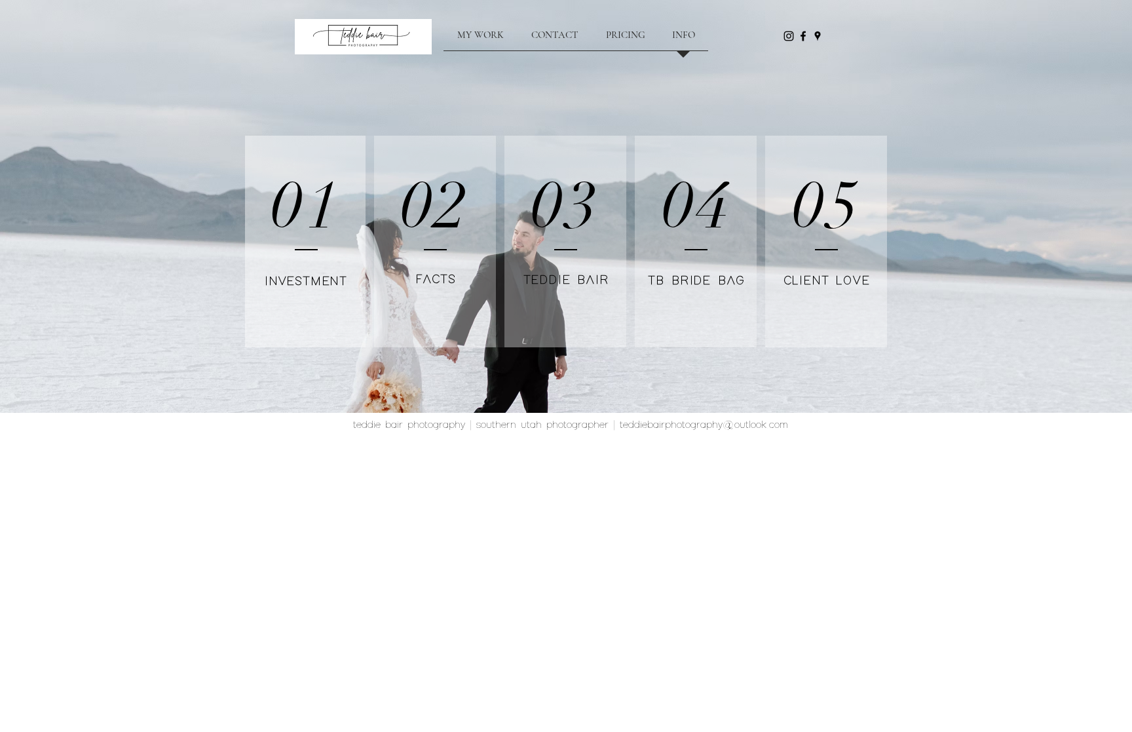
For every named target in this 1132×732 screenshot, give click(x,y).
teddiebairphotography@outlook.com (704, 425)
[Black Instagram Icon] (788, 36)
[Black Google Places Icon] (817, 36)
